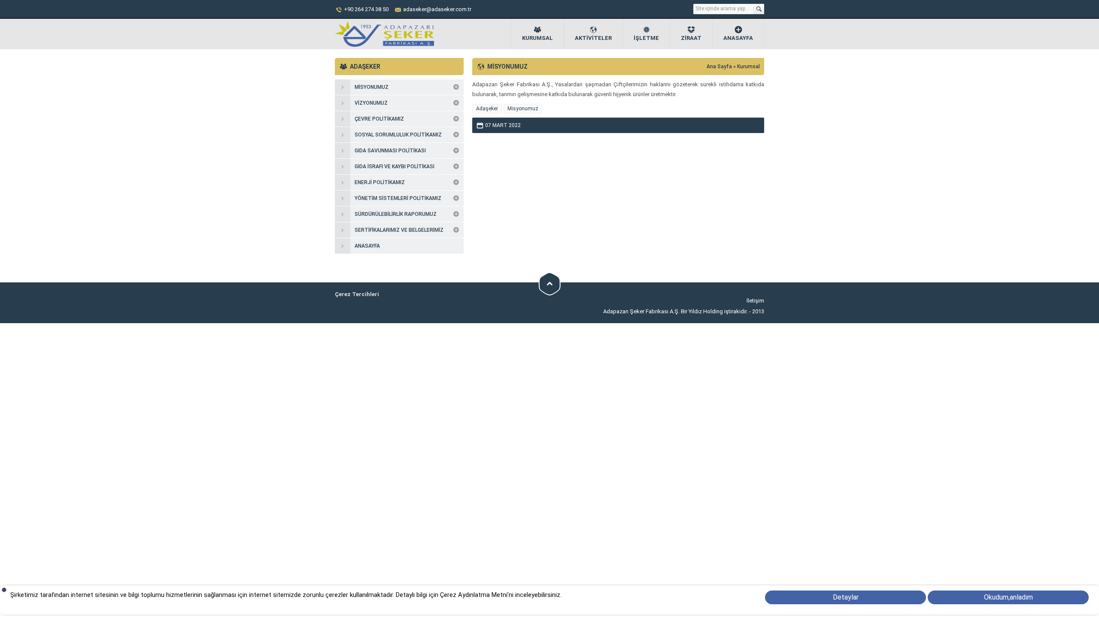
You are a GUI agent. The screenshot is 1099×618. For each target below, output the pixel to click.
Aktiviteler (593, 38)
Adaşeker (487, 109)
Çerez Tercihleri (357, 294)
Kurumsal (537, 38)
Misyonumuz (522, 109)
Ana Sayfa (720, 67)
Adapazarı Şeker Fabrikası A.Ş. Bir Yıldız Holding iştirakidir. (676, 311)
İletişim (755, 300)
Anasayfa (738, 38)
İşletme (646, 38)
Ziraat (691, 38)
